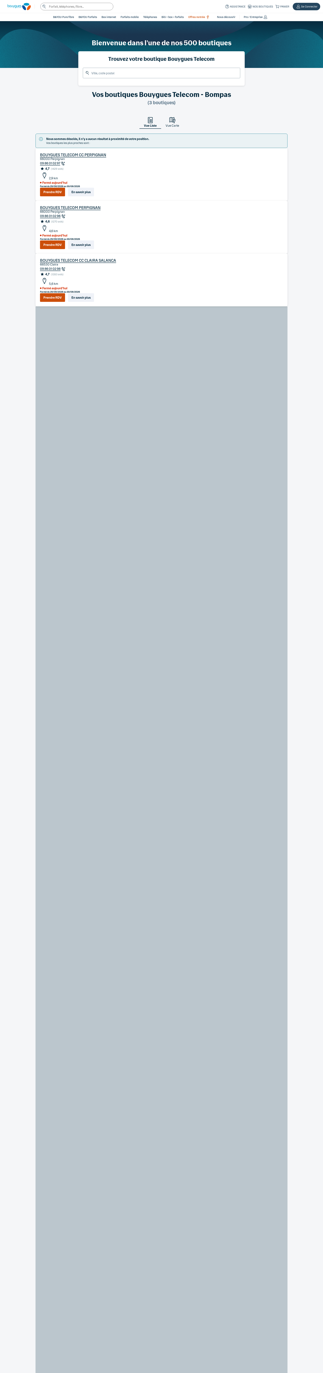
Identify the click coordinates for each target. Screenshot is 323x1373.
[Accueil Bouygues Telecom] (17, 6)
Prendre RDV (52, 192)
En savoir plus (81, 192)
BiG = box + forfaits (173, 17)
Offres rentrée (196, 17)
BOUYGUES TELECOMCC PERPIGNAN (73, 155)
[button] (306, 6)
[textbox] (76, 6)
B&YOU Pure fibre (63, 17)
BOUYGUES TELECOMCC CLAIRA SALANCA (78, 260)
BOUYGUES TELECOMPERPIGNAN (70, 207)
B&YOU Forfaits (88, 17)
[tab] (150, 123)
